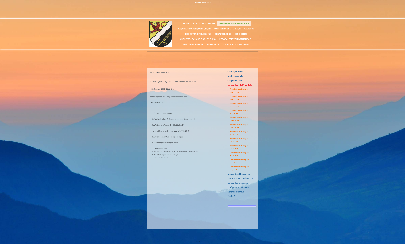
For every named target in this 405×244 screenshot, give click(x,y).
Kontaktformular (193, 44)
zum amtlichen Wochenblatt (240, 178)
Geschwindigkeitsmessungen (194, 28)
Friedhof (231, 196)
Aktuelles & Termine (204, 23)
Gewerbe (249, 28)
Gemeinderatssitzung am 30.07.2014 (239, 97)
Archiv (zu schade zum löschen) (198, 39)
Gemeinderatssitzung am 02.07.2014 (239, 90)
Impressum (213, 44)
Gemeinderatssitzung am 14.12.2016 (239, 161)
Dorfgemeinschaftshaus (238, 187)
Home (186, 23)
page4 (203, 241)
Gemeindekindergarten (237, 183)
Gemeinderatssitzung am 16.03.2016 (239, 154)
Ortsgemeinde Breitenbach (234, 23)
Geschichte (241, 34)
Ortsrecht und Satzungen (238, 174)
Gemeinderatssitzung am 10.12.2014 (239, 111)
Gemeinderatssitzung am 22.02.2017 (239, 168)
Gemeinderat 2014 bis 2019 (239, 85)
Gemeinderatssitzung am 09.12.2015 (239, 147)
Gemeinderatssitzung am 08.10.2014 (239, 104)
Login (207, 241)
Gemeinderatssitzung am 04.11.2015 (239, 140)
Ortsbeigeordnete (235, 76)
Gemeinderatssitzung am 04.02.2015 (239, 118)
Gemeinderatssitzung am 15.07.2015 (239, 133)
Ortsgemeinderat (235, 80)
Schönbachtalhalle (235, 191)
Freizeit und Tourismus (198, 34)
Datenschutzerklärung (236, 44)
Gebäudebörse (223, 34)
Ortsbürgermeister (235, 71)
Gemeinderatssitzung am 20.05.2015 (239, 125)
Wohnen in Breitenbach (227, 28)
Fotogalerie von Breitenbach (235, 39)
